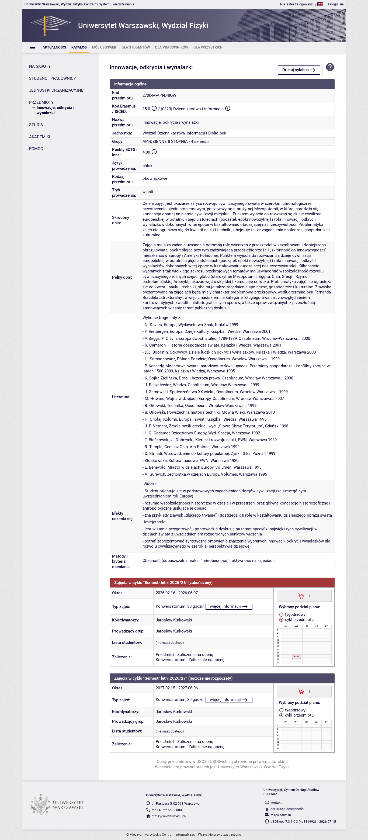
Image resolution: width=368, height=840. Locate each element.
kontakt (276, 802)
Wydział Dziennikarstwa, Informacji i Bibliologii (184, 133)
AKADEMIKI (39, 136)
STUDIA (36, 124)
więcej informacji (225, 606)
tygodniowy (294, 614)
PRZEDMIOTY (41, 102)
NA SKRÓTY (40, 66)
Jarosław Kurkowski (174, 620)
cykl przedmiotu (299, 619)
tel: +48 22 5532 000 (167, 810)
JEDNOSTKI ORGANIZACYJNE (56, 90)
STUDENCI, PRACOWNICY (52, 78)
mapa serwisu (280, 815)
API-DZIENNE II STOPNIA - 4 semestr (176, 141)
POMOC (36, 148)
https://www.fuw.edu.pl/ (169, 816)
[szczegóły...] (309, 595)
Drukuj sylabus (295, 69)
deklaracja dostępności (287, 809)
